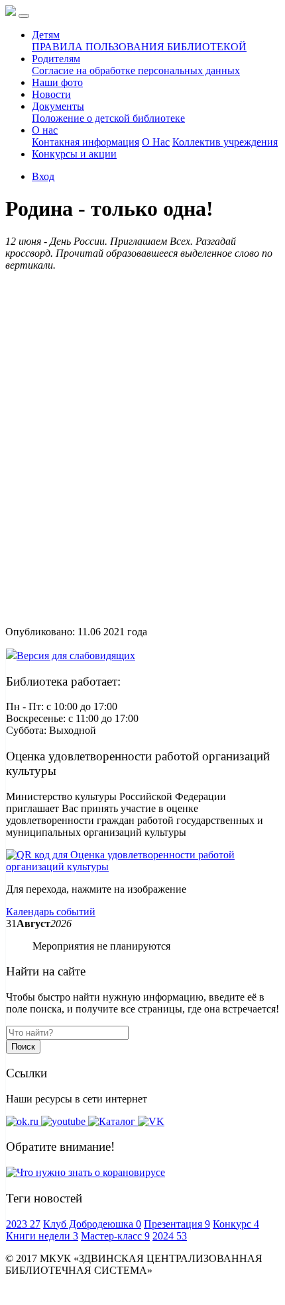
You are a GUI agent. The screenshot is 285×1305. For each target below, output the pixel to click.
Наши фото (57, 82)
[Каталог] (113, 1121)
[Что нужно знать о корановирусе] (85, 1172)
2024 (169, 1235)
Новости (51, 94)
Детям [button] (46, 34)
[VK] (151, 1121)
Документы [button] (58, 106)
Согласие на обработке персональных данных (136, 70)
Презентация (177, 1224)
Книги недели (42, 1235)
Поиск (23, 1047)
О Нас (156, 142)
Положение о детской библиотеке (108, 118)
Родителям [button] (56, 58)
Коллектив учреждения (225, 142)
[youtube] (64, 1121)
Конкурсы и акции (74, 153)
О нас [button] (45, 130)
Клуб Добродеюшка (92, 1224)
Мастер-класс (115, 1235)
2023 (23, 1224)
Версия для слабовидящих (76, 655)
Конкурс (236, 1224)
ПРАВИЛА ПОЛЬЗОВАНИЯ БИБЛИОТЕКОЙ (139, 46)
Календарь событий (50, 911)
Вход (43, 176)
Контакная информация (85, 142)
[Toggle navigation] (24, 16)
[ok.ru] (23, 1121)
